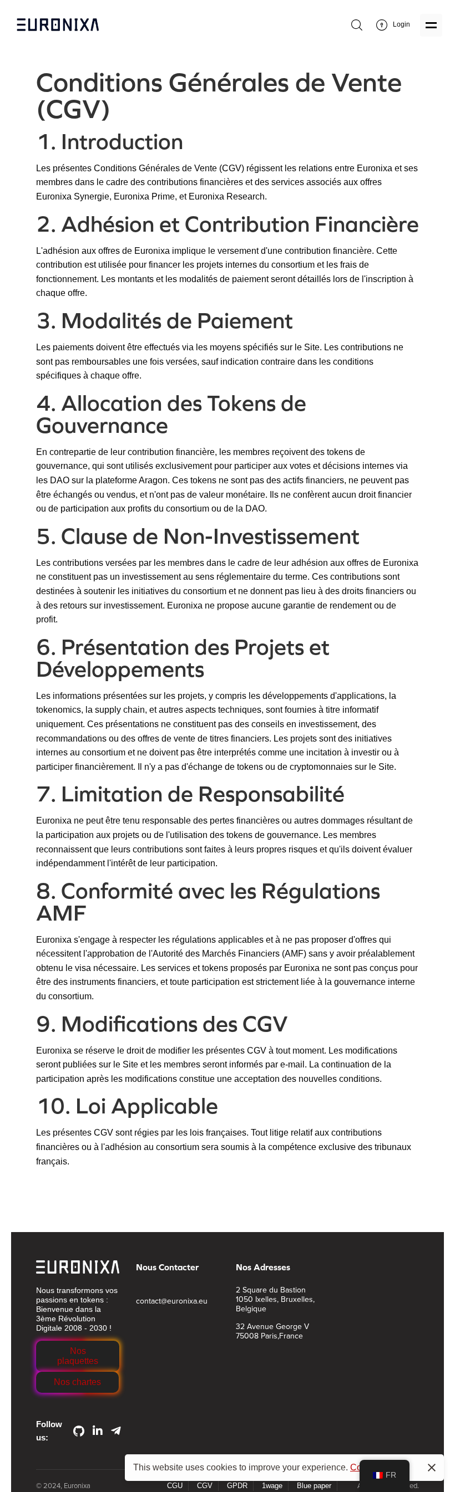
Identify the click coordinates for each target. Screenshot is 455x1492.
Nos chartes (77, 1382)
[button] (77, 1356)
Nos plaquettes (77, 1356)
